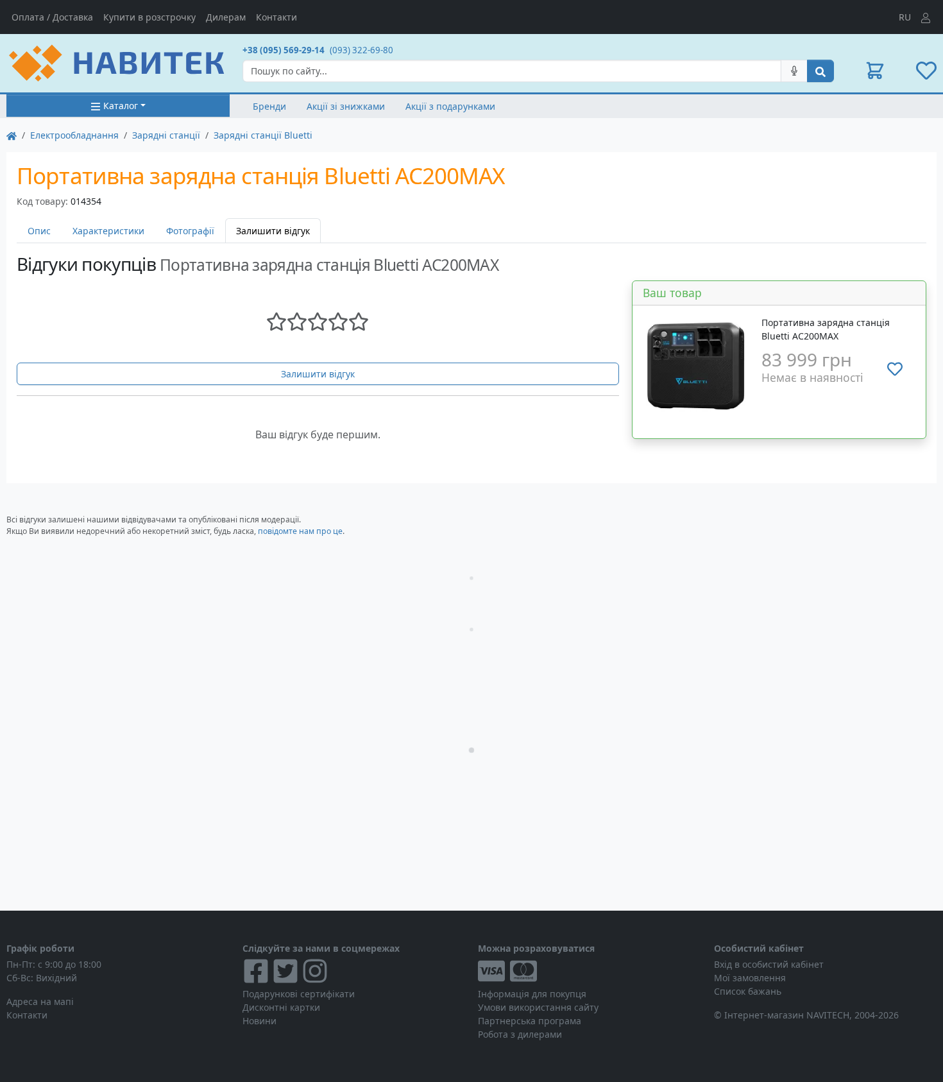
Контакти (276, 17)
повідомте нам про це (300, 531)
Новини (259, 1021)
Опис (39, 231)
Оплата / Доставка (52, 17)
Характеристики (108, 231)
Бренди (269, 106)
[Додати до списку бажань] (895, 369)
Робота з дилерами (520, 1034)
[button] (875, 70)
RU (905, 17)
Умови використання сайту (538, 1007)
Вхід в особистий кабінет (769, 964)
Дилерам (226, 17)
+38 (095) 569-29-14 (283, 50)
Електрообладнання (74, 135)
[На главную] (11, 135)
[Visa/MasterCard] (589, 970)
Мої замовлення (750, 978)
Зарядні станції (166, 135)
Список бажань (747, 991)
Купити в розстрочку (149, 17)
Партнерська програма (529, 1021)
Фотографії (190, 231)
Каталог (120, 105)
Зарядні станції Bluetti (263, 135)
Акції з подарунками (450, 106)
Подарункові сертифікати (298, 994)
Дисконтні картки (281, 1007)
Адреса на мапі (40, 1001)
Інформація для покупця (532, 994)
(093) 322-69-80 (361, 50)
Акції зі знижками (346, 106)
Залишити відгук (318, 374)
